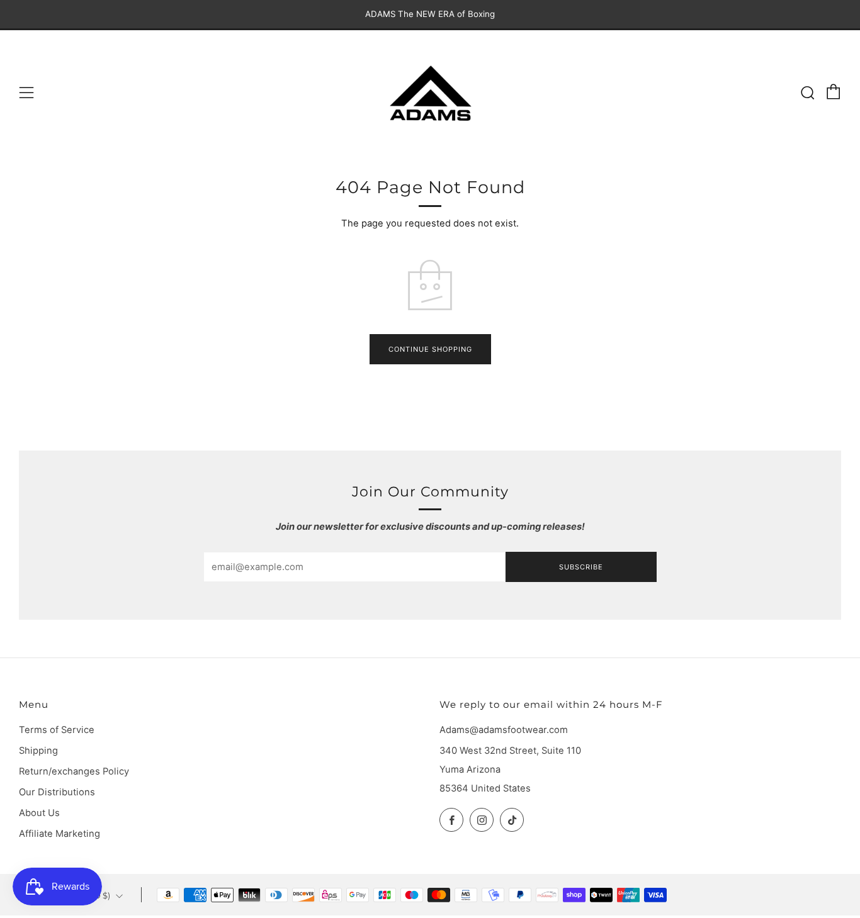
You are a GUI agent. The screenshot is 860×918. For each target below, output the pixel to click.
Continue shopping (430, 349)
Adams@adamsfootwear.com (503, 730)
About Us (39, 813)
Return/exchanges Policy (74, 771)
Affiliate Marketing (59, 833)
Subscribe (581, 567)
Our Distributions (57, 792)
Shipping (38, 750)
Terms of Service (56, 730)
